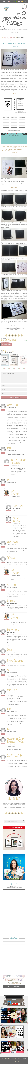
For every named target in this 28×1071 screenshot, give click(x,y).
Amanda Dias (13, 405)
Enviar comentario (14, 397)
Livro (11, 40)
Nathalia (11, 601)
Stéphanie (11, 558)
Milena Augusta (16, 519)
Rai (8, 480)
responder (6, 495)
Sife (8, 670)
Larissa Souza (13, 630)
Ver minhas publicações (5, 342)
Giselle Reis (12, 690)
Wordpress (16, 1059)
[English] (19, 1)
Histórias (10, 38)
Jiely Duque (12, 585)
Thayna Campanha (15, 661)
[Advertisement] (14, 913)
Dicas (3, 38)
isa (8, 729)
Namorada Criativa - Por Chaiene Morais (11, 1058)
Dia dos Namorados (7, 37)
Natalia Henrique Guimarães (18, 461)
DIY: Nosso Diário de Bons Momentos (14, 45)
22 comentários (6, 344)
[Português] (16, 1)
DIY (6, 38)
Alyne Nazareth (14, 542)
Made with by (10, 1062)
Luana (9, 709)
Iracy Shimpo (18, 506)
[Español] (22, 1)
